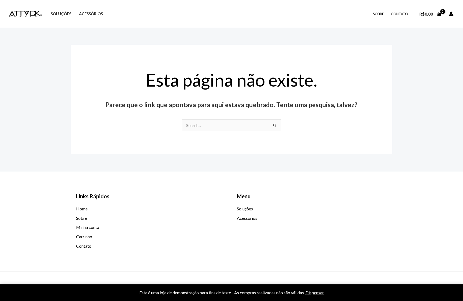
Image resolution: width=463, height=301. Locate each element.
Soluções (61, 14)
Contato (399, 14)
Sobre (378, 14)
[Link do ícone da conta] (451, 14)
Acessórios (91, 14)
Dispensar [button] (314, 292)
